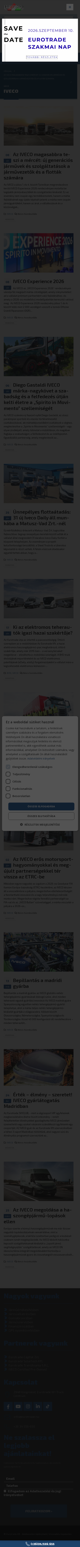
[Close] (72, 63)
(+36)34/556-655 (43, 1543)
